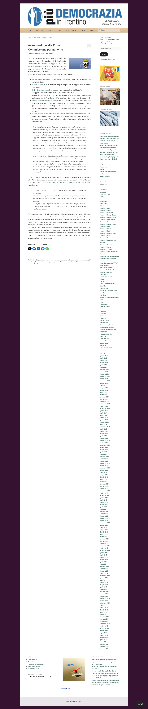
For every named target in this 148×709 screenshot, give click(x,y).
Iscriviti (140, 704)
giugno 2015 (104, 557)
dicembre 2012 (104, 621)
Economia (103, 274)
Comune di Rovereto (106, 245)
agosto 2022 (104, 420)
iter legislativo (50, 262)
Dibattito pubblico (106, 272)
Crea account (104, 167)
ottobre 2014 (104, 573)
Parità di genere (105, 306)
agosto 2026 (104, 356)
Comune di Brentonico (107, 219)
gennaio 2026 (104, 372)
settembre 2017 (105, 495)
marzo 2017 (103, 509)
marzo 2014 (103, 589)
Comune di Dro (105, 226)
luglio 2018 (103, 472)
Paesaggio (103, 304)
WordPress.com (105, 176)
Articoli (67, 30)
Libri (101, 300)
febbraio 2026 (104, 369)
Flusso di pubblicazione (108, 172)
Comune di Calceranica (107, 222)
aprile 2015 (103, 562)
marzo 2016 (103, 537)
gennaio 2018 (104, 486)
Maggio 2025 (104, 390)
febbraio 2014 (104, 592)
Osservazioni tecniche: (40, 114)
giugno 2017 (104, 502)
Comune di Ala (105, 208)
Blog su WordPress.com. (74, 701)
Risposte (39, 264)
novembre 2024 (105, 404)
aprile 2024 (103, 415)
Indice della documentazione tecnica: (45, 90)
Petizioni (49, 30)
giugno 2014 (104, 582)
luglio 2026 (103, 358)
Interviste (103, 295)
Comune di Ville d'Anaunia (109, 251)
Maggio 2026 (104, 362)
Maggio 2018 (104, 477)
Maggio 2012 (104, 637)
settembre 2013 (105, 603)
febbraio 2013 (104, 617)
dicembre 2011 (104, 649)
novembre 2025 (105, 376)
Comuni (74, 30)
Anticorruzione (105, 194)
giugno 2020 (104, 431)
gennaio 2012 (104, 646)
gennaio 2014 (104, 594)
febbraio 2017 (104, 511)
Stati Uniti (103, 336)
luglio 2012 (103, 633)
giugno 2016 (104, 530)
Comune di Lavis (105, 229)
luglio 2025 (103, 385)
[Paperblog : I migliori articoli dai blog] (65, 690)
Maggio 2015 (104, 559)
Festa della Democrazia (107, 284)
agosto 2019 (104, 447)
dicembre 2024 (104, 401)
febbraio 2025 (104, 397)
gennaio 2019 (104, 459)
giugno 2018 (104, 475)
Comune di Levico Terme (108, 233)
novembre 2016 (105, 518)
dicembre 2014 (104, 571)
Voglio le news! (105, 37)
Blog (30, 30)
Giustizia (103, 286)
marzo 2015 (103, 564)
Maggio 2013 (104, 610)
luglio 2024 (103, 413)
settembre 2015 (105, 550)
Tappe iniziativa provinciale (44, 260)
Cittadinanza (104, 206)
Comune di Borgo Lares (108, 217)
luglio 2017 (103, 500)
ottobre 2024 (104, 406)
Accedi (102, 169)
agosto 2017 (104, 498)
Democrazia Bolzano (106, 268)
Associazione (39, 30)
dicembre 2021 (104, 422)
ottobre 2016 (104, 521)
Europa (102, 279)
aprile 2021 (103, 424)
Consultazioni (104, 265)
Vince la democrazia (106, 348)
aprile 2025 (103, 392)
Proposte (103, 318)
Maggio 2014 (104, 585)
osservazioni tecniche (72, 262)
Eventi (102, 281)
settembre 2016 (105, 523)
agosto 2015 (104, 553)
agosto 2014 (104, 578)
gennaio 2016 (104, 541)
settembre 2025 (105, 381)
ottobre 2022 (104, 417)
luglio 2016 (103, 527)
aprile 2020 (103, 436)
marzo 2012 (103, 642)
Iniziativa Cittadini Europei (108, 290)
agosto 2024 (104, 411)
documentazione (40, 262)
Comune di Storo (105, 247)
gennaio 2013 (104, 619)
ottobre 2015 (104, 548)
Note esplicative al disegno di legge (45, 100)
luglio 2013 (103, 605)
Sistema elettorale (106, 334)
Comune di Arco (105, 210)
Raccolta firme (104, 320)
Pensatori (103, 309)
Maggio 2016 (104, 532)
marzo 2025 (103, 395)
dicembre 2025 (104, 374)
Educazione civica (106, 277)
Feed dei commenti (106, 174)
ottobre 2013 (104, 601)
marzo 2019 (103, 454)
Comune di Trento (106, 249)
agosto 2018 (104, 470)
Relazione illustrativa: (40, 84)
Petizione (103, 311)
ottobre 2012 (104, 626)
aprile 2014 (103, 587)
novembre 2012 (105, 624)
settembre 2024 (105, 408)
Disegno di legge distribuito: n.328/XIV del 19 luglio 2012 (51, 79)
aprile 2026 (103, 365)
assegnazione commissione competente (75, 260)
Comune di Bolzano (106, 213)
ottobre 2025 (104, 379)
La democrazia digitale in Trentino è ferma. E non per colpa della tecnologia (109, 152)
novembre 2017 (105, 491)
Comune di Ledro (105, 231)
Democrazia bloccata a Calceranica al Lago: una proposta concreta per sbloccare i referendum (105, 661)
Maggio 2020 (104, 433)
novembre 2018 (105, 463)
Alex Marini (49, 53)
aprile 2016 (103, 534)
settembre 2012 (105, 628)
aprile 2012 (103, 640)
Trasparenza (104, 343)
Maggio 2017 (104, 504)
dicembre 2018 (104, 461)
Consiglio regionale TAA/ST (109, 263)
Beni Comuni (104, 203)
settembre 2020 (105, 427)
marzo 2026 (103, 367)
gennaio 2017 (104, 514)
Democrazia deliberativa (108, 270)
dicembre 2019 (104, 438)
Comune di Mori (105, 235)
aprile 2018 (103, 479)
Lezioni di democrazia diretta (109, 297)
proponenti (31, 264)
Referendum (104, 322)
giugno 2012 (104, 635)
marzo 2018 (103, 482)
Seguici (104, 54)
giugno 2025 (104, 388)
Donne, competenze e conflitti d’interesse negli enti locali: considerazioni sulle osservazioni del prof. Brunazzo (105, 682)
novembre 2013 (105, 598)
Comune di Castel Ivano (108, 224)
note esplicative (60, 262)
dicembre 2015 (104, 543)
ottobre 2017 (104, 493)
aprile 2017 (103, 507)
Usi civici (103, 345)
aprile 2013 (103, 612)
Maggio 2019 (104, 450)
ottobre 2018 (104, 466)
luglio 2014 (103, 580)
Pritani (102, 316)
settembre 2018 (105, 468)
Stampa (83, 30)
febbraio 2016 (104, 539)
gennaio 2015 (104, 569)
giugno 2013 (104, 608)
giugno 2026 (104, 360)
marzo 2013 (103, 614)
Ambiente (103, 192)
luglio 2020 (103, 429)
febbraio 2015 (104, 566)
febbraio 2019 (104, 456)
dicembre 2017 (104, 488)
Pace (101, 302)
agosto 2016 (104, 525)
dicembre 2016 (104, 516)
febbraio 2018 (104, 484)
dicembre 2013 (104, 596)
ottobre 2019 (104, 443)
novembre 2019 (105, 440)
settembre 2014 (105, 575)
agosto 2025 (104, 383)
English (91, 30)
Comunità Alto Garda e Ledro (109, 256)
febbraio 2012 (104, 644)
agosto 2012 (104, 630)
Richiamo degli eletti (106, 325)
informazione (104, 288)
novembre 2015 (105, 546)
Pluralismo (103, 313)
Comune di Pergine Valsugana (110, 238)
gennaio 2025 (104, 399)
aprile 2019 (103, 452)
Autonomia (103, 201)
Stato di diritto (104, 339)
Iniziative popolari (106, 293)
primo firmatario (85, 262)
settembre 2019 (105, 445)
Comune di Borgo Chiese (108, 215)
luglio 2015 (103, 555)
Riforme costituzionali (107, 327)
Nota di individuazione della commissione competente (65, 182)
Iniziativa (58, 30)
